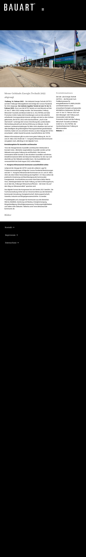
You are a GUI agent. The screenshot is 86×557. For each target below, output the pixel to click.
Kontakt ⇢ (9, 227)
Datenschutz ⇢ (12, 243)
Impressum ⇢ (11, 235)
